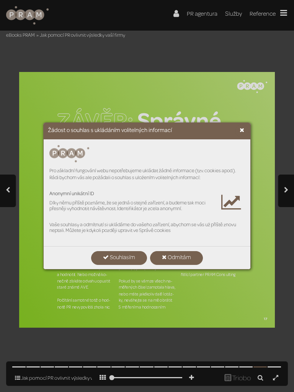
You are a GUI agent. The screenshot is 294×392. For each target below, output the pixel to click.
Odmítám (179, 258)
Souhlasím (122, 258)
